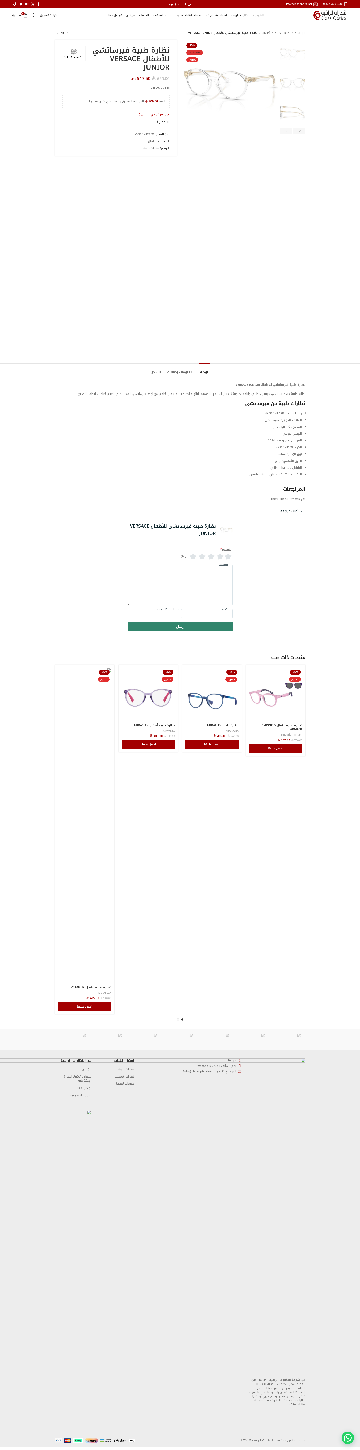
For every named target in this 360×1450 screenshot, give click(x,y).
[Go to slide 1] (182, 1019)
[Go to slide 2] (178, 1019)
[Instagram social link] (27, 4)
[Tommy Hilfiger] (287, 1039)
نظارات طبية (282, 33)
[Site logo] (330, 15)
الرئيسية (300, 33)
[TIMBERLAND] (251, 1039)
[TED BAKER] (144, 1039)
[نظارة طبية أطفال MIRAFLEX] (148, 694)
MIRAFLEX (232, 730)
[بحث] (34, 15)
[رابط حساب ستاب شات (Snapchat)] (21, 4)
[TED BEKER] (180, 1039)
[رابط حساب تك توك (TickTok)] (15, 4)
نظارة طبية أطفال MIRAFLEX (154, 725)
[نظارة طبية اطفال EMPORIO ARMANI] (275, 694)
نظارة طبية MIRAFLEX (223, 725)
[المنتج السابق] (67, 33)
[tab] (204, 369)
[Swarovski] (108, 1039)
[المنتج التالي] (57, 33)
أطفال (266, 33)
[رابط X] (33, 4)
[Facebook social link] (38, 4)
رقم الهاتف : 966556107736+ (216, 1066)
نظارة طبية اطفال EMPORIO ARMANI (282, 727)
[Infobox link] (335, 4)
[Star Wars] (73, 1039)
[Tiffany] (216, 1039)
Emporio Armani (291, 734)
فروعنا (232, 1060)
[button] (299, 131)
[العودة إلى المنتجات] (62, 33)
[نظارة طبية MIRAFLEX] (212, 694)
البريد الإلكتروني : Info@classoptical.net (209, 1071)
